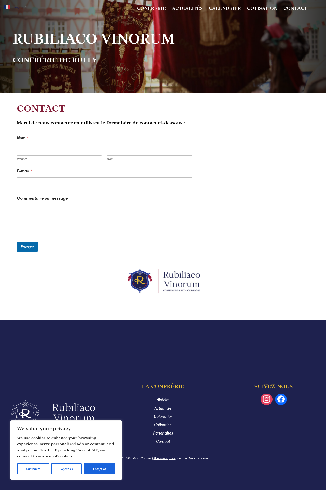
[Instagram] (266, 399)
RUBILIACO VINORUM (94, 38)
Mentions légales (165, 458)
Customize (33, 469)
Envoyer (27, 246)
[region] (66, 450)
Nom (110, 159)
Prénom (22, 159)
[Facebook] (281, 399)
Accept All (99, 469)
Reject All (66, 469)
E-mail (24, 171)
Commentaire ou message (42, 198)
